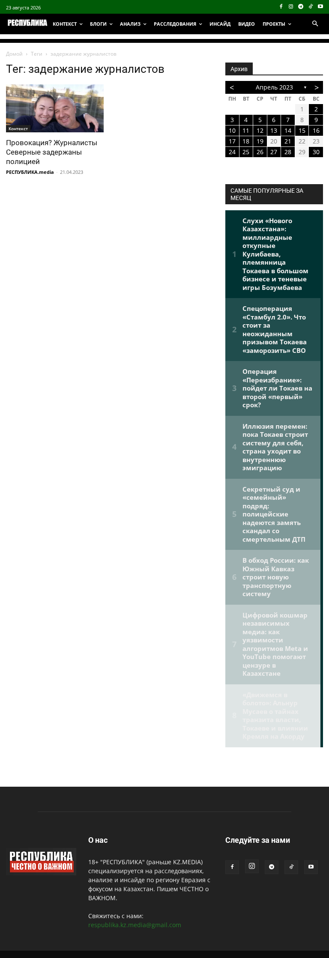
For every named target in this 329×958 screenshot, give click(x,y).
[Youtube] (320, 7)
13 (273, 130)
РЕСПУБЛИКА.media (30, 172)
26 (260, 152)
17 (232, 141)
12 (260, 130)
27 (273, 152)
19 (260, 141)
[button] (315, 24)
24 (232, 152)
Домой (14, 53)
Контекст (18, 128)
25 (245, 152)
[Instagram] (291, 7)
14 (287, 130)
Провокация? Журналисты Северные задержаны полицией (51, 152)
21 (287, 141)
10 (232, 130)
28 (287, 152)
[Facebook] (281, 7)
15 (302, 130)
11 (245, 130)
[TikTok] (310, 7)
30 (316, 152)
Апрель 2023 (274, 87)
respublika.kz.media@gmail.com (134, 925)
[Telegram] (301, 7)
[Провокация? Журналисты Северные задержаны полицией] (55, 108)
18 (245, 141)
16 (316, 130)
